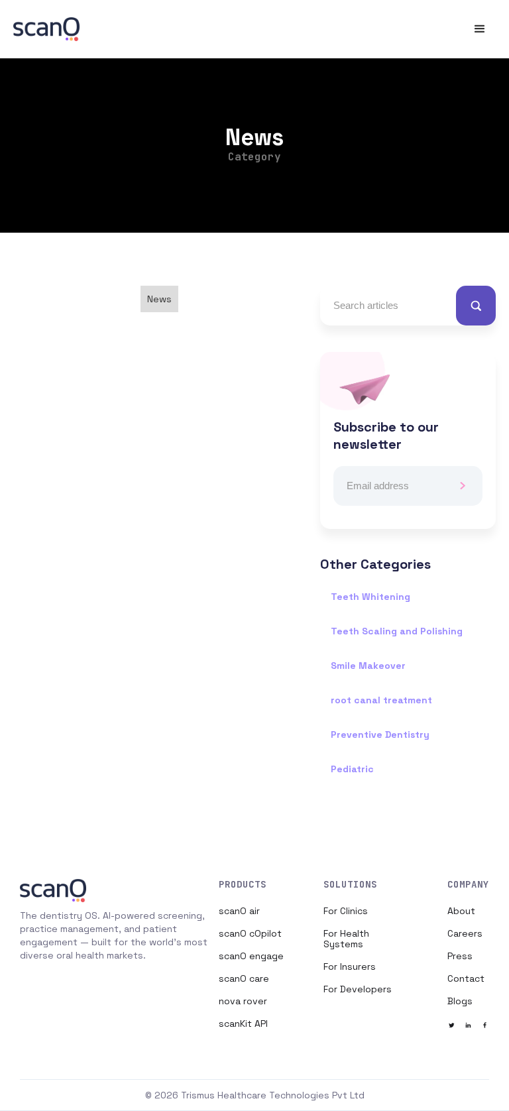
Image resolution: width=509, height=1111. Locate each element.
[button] (480, 29)
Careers (464, 933)
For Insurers (349, 966)
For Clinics (345, 911)
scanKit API (243, 1023)
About (461, 911)
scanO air (239, 911)
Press (460, 956)
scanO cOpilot (250, 933)
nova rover (243, 1001)
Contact (465, 978)
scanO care (244, 978)
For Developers (357, 989)
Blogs (460, 1001)
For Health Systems (346, 938)
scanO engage (251, 956)
